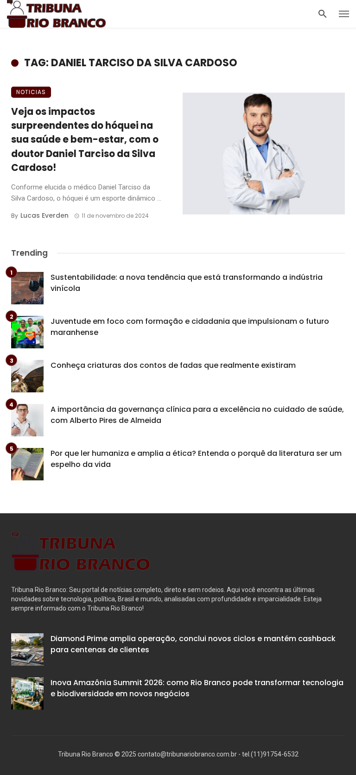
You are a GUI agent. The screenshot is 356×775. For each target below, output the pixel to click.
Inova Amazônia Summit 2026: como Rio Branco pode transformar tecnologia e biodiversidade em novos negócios (197, 688)
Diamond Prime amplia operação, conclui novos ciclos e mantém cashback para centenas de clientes (193, 644)
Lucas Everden (44, 215)
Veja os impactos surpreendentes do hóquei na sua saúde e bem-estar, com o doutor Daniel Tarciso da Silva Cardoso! (85, 139)
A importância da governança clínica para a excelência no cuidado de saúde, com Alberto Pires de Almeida (197, 415)
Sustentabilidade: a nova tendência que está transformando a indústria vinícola (187, 283)
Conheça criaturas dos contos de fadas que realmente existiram (173, 365)
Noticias (31, 92)
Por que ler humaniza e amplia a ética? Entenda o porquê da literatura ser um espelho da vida (196, 459)
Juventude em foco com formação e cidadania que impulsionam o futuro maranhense (190, 327)
